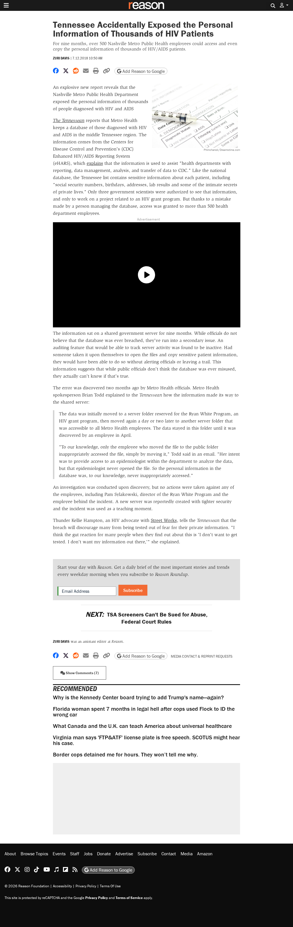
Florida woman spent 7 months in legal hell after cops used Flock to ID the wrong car (144, 711)
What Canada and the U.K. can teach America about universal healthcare (142, 725)
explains (95, 163)
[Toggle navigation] (6, 5)
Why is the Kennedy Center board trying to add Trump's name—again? (138, 697)
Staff (74, 853)
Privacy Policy (86, 886)
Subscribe (132, 590)
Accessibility (62, 886)
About (10, 853)
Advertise (124, 853)
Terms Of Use (110, 886)
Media (187, 853)
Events (59, 853)
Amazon (205, 853)
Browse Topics (34, 853)
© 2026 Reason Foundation (27, 886)
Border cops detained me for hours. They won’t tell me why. (125, 754)
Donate (104, 853)
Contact (168, 853)
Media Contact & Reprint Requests (201, 656)
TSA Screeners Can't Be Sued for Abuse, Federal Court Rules (146, 618)
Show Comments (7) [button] (82, 672)
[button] (284, 5)
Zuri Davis (61, 58)
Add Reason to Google (143, 71)
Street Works (164, 520)
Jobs (88, 853)
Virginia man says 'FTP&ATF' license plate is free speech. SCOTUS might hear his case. (146, 740)
